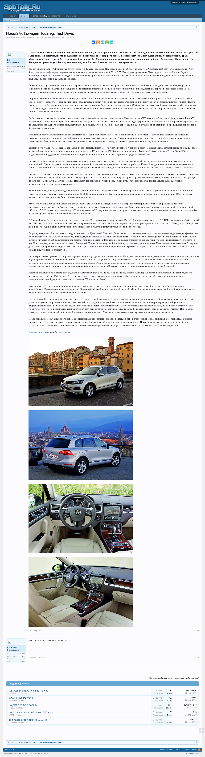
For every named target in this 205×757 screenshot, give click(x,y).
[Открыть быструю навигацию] (197, 27)
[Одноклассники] (98, 42)
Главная (12, 16)
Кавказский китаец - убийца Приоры (28, 690)
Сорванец (12, 647)
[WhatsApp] (107, 42)
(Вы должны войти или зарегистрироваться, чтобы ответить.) (174, 678)
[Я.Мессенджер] (111, 42)
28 (24, 69)
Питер (23, 661)
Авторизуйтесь (62, 331)
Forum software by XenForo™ (26, 753)
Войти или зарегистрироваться (184, 2)
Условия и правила (193, 753)
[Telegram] (102, 42)
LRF (62, 37)
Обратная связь (166, 750)
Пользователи (70, 16)
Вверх (194, 750)
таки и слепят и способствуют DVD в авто (31, 712)
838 (23, 656)
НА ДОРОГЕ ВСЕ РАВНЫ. (23, 705)
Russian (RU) (9, 750)
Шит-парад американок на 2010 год (27, 720)
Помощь (178, 750)
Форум (24, 16)
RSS (199, 750)
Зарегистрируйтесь (39, 331)
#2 (198, 657)
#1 (198, 631)
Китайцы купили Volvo (20, 698)
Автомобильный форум (29, 37)
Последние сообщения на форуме (46, 16)
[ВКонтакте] (93, 42)
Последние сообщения (15, 20)
